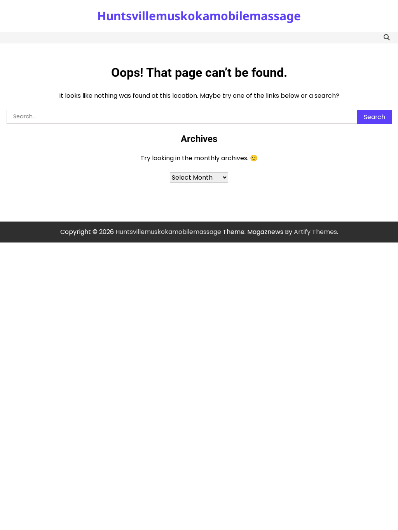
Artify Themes (315, 231)
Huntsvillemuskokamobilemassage (199, 16)
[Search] (387, 37)
